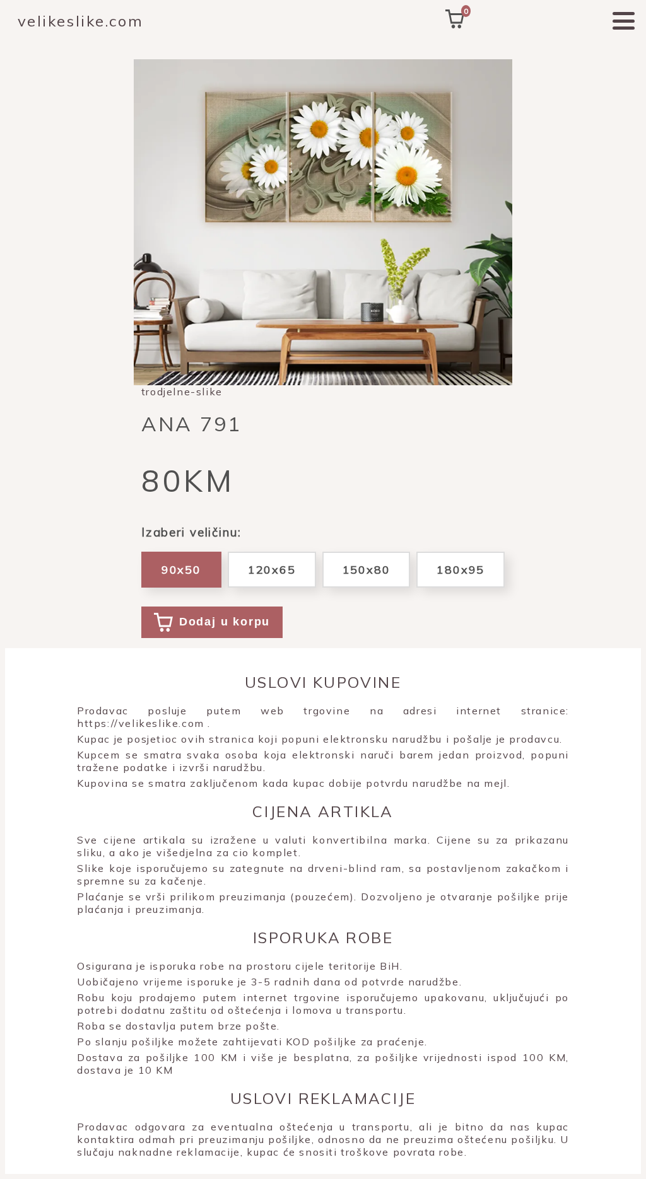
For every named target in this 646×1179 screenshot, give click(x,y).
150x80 (367, 569)
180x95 (460, 569)
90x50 (181, 569)
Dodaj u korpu (224, 621)
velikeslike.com (80, 20)
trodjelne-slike (182, 391)
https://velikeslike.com (140, 723)
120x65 (272, 569)
